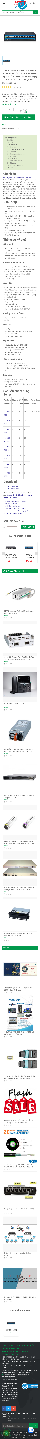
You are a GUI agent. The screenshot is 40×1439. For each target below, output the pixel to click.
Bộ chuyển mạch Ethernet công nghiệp (17, 178)
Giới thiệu (9, 140)
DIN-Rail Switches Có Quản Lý (15, 501)
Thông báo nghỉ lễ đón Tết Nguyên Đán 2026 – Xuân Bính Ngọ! (18, 989)
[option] (7, 61)
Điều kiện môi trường (15, 161)
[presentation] (3, 553)
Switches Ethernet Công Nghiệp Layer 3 (18, 511)
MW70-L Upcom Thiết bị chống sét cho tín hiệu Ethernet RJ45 (19, 612)
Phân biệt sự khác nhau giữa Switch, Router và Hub (17, 1254)
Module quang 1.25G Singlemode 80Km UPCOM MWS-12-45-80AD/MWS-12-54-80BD (19, 842)
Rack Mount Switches (12, 506)
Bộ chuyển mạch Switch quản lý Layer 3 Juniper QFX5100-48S (19, 796)
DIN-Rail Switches (10, 504)
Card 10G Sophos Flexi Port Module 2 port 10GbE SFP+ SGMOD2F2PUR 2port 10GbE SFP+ (19, 658)
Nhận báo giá (9, 104)
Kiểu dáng (11, 163)
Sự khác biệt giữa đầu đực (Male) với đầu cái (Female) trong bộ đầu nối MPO (19, 1077)
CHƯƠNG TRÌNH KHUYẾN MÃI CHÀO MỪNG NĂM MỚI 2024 (19, 1033)
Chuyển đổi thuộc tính (15, 149)
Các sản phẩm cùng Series (14, 165)
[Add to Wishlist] (20, 111)
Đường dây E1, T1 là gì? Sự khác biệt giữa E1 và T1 (20, 1298)
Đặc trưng (9, 142)
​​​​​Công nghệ (11, 147)
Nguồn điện (12, 158)
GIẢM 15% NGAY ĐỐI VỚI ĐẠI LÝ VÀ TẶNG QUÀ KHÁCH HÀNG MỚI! (18, 1121)
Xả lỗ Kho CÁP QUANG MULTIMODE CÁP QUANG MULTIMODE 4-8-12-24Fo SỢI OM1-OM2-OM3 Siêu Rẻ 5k (19, 1166)
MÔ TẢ (4, 125)
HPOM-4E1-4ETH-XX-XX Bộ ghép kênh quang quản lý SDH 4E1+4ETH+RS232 (19, 888)
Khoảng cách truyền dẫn (16, 154)
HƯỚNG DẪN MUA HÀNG (10, 129)
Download (9, 167)
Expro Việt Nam (24, 1437)
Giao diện (11, 152)
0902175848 (7, 1386)
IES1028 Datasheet (11, 486)
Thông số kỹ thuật (12, 144)
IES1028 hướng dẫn (11, 489)
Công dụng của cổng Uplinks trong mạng (19, 1209)
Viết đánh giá (17, 87)
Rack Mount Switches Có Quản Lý (16, 508)
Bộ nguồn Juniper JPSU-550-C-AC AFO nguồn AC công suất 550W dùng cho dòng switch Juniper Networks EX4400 (19, 750)
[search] (35, 12)
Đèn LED (11, 156)
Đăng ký (33, 1426)
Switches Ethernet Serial (13, 513)
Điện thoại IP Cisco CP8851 (14, 703)
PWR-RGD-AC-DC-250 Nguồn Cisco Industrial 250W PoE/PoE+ (18, 935)
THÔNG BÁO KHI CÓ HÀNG (19, 117)
